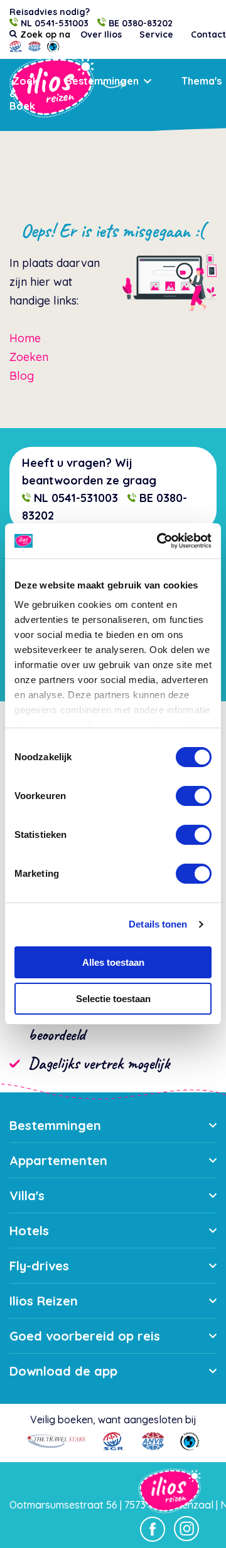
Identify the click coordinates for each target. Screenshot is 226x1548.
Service (156, 34)
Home (25, 338)
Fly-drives (39, 1265)
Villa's (27, 1195)
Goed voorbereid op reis (84, 1336)
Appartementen (58, 1160)
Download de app (63, 1371)
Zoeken (28, 357)
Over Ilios (101, 34)
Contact (208, 34)
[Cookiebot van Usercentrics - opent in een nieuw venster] (159, 541)
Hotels (29, 1230)
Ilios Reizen (43, 1301)
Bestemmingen (102, 81)
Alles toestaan (113, 962)
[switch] (194, 796)
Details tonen (158, 924)
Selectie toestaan (113, 998)
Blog (21, 376)
